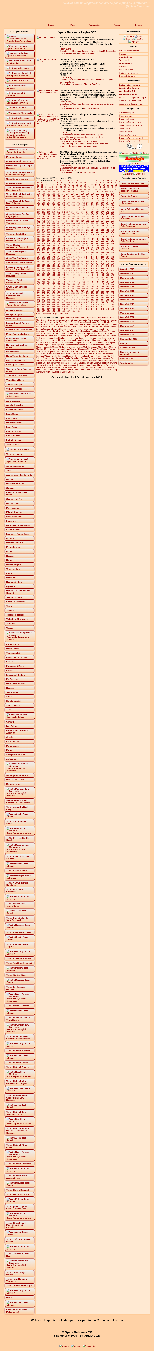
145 (88, 196)
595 (98, 259)
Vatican (63, 369)
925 (68, 307)
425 (48, 237)
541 (68, 252)
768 (83, 284)
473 (48, 243)
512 (83, 248)
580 (103, 257)
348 (63, 225)
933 (108, 307)
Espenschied (91, 333)
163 (98, 198)
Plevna (68, 354)
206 (73, 205)
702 (73, 275)
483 (98, 243)
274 (93, 214)
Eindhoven (68, 333)
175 (78, 201)
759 (38, 284)
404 (103, 232)
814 (73, 291)
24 (53, 182)
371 (98, 228)
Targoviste (71, 365)
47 (61, 185)
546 (93, 252)
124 (63, 194)
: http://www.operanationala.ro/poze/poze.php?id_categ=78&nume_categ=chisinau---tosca (84, 145)
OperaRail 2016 (103, 135)
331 (58, 223)
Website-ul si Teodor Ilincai (131, 104)
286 (73, 216)
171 (58, 201)
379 (58, 230)
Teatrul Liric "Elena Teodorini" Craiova (130, 189)
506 (53, 248)
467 (98, 241)
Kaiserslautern (109, 340)
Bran (113, 322)
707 (98, 275)
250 (53, 212)
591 (78, 259)
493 (68, 246)
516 (102, 248)
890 (53, 302)
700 (63, 275)
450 (93, 239)
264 (43, 214)
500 (103, 246)
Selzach (54, 360)
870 (113, 298)
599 (38, 261)
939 (58, 309)
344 (43, 225)
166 (113, 198)
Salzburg (47, 358)
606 (73, 261)
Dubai (104, 331)
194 (93, 203)
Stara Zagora (94, 363)
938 (53, 309)
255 (78, 212)
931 (98, 307)
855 (38, 298)
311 (38, 221)
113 (87, 191)
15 (100, 180)
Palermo (76, 351)
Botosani (101, 322)
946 (93, 309)
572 (63, 257)
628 (103, 264)
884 (103, 300)
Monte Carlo (103, 347)
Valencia (110, 367)
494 (73, 246)
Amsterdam (69, 318)
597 (108, 259)
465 (88, 241)
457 (48, 241)
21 (41, 182)
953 (48, 311)
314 (53, 221)
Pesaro (95, 351)
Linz (82, 342)
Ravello (54, 356)
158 (73, 198)
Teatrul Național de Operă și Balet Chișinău (78, 137)
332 (63, 223)
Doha (83, 331)
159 (78, 198)
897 (88, 302)
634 (53, 266)
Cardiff (113, 327)
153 (48, 198)
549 (108, 252)
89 (61, 189)
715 (58, 277)
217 (48, 207)
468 (103, 241)
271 (78, 214)
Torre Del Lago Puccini (74, 367)
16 (104, 180)
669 (68, 270)
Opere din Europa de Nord (130, 125)
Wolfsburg (40, 372)
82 (116, 187)
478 (73, 243)
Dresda (98, 331)
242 (93, 210)
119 (38, 194)
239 (78, 210)
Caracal (106, 327)
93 (77, 189)
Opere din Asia (125, 132)
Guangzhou (53, 338)
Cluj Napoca (72, 329)
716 (63, 277)
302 (73, 219)
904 (43, 304)
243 (98, 210)
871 (38, 300)
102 (114, 189)
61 (116, 185)
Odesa (93, 349)
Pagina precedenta (44, 313)
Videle (96, 369)
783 (78, 286)
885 (108, 300)
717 (68, 277)
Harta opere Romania (128, 73)
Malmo (107, 345)
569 (48, 257)
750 (73, 282)
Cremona (65, 331)
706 (93, 275)
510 (73, 248)
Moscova (113, 347)
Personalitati (95, 25)
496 (83, 246)
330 (53, 223)
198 (113, 203)
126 (73, 194)
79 (104, 187)
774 (113, 284)
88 (57, 189)
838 (113, 293)
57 (100, 185)
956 (63, 311)
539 (58, 252)
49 (69, 185)
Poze (72, 25)
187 (58, 203)
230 (113, 207)
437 (108, 237)
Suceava (40, 365)
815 (78, 291)
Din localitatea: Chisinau (70, 141)
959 (78, 311)
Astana (82, 318)
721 (88, 277)
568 (43, 257)
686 (73, 273)
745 (48, 282)
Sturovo (113, 363)
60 (112, 185)
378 (53, 230)
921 (48, 307)
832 (83, 293)
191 (78, 203)
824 (43, 293)
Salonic (39, 358)
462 (73, 241)
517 (107, 248)
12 (88, 180)
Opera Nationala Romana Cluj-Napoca (132, 202)
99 (100, 189)
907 (58, 304)
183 (38, 203)
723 (97, 277)
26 (61, 182)
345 (48, 225)
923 (58, 307)
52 (80, 185)
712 (43, 277)
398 (73, 232)
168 (43, 201)
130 (93, 194)
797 (68, 289)
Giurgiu (77, 336)
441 (48, 239)
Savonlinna (46, 360)
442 (53, 239)
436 (103, 237)
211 (98, 205)
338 (93, 223)
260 (103, 212)
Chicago (46, 329)
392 (43, 232)
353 (88, 225)
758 (113, 282)
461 (68, 241)
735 (78, 280)
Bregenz (64, 324)
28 (69, 182)
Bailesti (44, 320)
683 (58, 273)
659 (98, 268)
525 (68, 250)
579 (98, 257)
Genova (61, 336)
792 (43, 289)
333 (68, 223)
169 (48, 201)
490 (53, 246)
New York (70, 349)
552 (43, 255)
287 (78, 216)
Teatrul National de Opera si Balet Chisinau (134, 240)
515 (97, 248)
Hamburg (62, 338)
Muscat (56, 349)
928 (83, 307)
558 (75, 255)
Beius (96, 320)
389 (108, 230)
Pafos (69, 351)
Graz (45, 338)
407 (38, 234)
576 (83, 257)
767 (78, 284)
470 (113, 241)
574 (73, 257)
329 (48, 223)
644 (103, 266)
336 (83, 223)
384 (83, 230)
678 (113, 270)
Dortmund (90, 331)
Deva (78, 331)
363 (58, 228)
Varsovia (56, 369)
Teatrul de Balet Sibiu (100, 168)
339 (98, 223)
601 (48, 261)
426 (53, 237)
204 (63, 205)
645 (108, 266)
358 (113, 225)
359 (38, 228)
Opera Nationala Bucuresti (133, 183)
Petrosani (103, 351)
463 (78, 241)
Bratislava (47, 324)
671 (78, 270)
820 (102, 291)
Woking (113, 369)
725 (107, 277)
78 (100, 187)
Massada (48, 347)
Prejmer (105, 354)
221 (68, 207)
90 (65, 189)
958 (73, 311)
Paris (83, 351)
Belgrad (102, 320)
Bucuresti (96, 324)
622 (73, 264)
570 (53, 257)
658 (93, 268)
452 (103, 239)
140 (63, 196)
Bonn (87, 322)
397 (68, 232)
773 (108, 284)
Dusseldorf (40, 333)
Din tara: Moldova (90, 141)
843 (58, 295)
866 (93, 298)
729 (48, 280)
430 (73, 237)
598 (113, 259)
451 (98, 239)
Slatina (113, 360)
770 (93, 284)
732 (63, 280)
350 (73, 225)
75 (88, 187)
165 (108, 198)
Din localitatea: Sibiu (69, 172)
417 (88, 234)
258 (93, 212)
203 (58, 205)
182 (113, 201)
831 (78, 293)
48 (65, 185)
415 (78, 234)
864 (83, 298)
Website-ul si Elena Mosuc (130, 101)
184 (43, 203)
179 (98, 201)
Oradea (105, 349)
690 (93, 273)
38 (108, 182)
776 (43, 286)
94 (80, 189)
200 (43, 205)
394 (53, 232)
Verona (90, 369)
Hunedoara (50, 340)
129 (88, 194)
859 (58, 298)
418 (93, 234)
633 (48, 266)
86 (49, 189)
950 (113, 309)
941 (68, 309)
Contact (138, 25)
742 (113, 280)
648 (43, 268)
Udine (92, 367)
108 (63, 191)
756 (103, 282)
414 (73, 234)
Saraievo (93, 358)
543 (78, 252)
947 (98, 309)
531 (98, 250)
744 (43, 282)
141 (68, 196)
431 (78, 237)
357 (108, 225)
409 (48, 234)
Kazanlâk (40, 342)
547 (98, 252)
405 (108, 232)
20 (37, 182)
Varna (49, 369)
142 (73, 196)
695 (38, 275)
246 (113, 210)
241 (88, 210)
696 (43, 275)
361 (48, 228)
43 (45, 185)
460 (63, 241)
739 (98, 280)
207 (78, 205)
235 (58, 210)
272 (83, 214)
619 (58, 264)
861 (68, 298)
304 (83, 219)
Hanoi (75, 338)
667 (58, 270)
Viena (107, 369)
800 (83, 289)
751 (78, 282)
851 (98, 295)
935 (38, 309)
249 (48, 212)
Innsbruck (72, 340)
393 (48, 232)
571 (58, 257)
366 (73, 228)
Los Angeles (110, 342)
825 (48, 293)
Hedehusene (91, 338)
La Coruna (64, 342)
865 (88, 298)
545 (88, 252)
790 (113, 286)
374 (113, 228)
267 (58, 214)
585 (48, 259)
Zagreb (65, 372)
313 (48, 221)
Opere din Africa (126, 128)
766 (73, 284)
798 (73, 289)
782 (73, 286)
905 (48, 304)
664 (43, 270)
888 (43, 302)
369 (88, 228)
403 (98, 232)
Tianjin (113, 365)
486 (113, 243)
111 (78, 191)
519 (38, 250)
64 (45, 187)
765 (68, 284)
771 (98, 284)
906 (53, 304)
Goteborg (105, 336)
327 (38, 223)
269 (68, 214)
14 (96, 180)
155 (58, 198)
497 (88, 246)
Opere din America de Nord (131, 138)
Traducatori (124, 60)
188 (63, 203)
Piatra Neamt (53, 354)
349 (68, 225)
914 (93, 304)
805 (108, 289)
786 (93, 286)
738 (93, 280)
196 (103, 203)
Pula (111, 354)
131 (97, 194)
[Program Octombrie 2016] (48, 61)
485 (108, 243)
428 (63, 237)
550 (113, 252)
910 (73, 304)
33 (88, 182)
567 (38, 257)
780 (63, 286)
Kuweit (56, 342)
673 (88, 270)
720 (83, 277)
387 (98, 230)
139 (58, 196)
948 (103, 309)
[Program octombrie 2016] (48, 40)
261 (108, 212)
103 (38, 191)
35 (96, 182)
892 (63, 302)
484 (103, 243)
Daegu (72, 331)
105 (48, 191)
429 (68, 237)
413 (68, 234)
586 (53, 259)
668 (63, 270)
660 (103, 268)
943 (78, 309)
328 (43, 223)
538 (53, 252)
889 (48, 302)
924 (63, 307)
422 (112, 234)
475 (58, 243)
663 (38, 270)
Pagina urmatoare (60, 313)
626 (93, 264)
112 (82, 191)
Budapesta (105, 324)
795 (58, 289)
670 (73, 270)
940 (63, 309)
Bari (63, 320)
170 (53, 201)
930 (93, 307)
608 (83, 261)
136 (43, 196)
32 (84, 182)
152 (43, 198)
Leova (71, 342)
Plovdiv (82, 354)
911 (78, 304)
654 (73, 268)
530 (93, 250)
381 (68, 230)
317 (68, 221)
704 (83, 275)
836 (103, 293)
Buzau (73, 327)
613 (107, 261)
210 (93, 205)
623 (78, 264)
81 (112, 187)
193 (88, 203)
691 (98, 273)
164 (103, 198)
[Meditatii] (134, 153)
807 (38, 291)
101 (110, 189)
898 (93, 302)
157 (68, 198)
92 (73, 189)
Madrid (91, 345)
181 (108, 201)
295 (38, 219)
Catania (39, 329)
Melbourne (63, 347)
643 (98, 266)
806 (113, 289)
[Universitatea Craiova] (134, 171)
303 (78, 219)
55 (92, 185)
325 (107, 221)
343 (38, 225)
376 (43, 230)
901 (108, 302)
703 (78, 275)
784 (83, 286)
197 (108, 203)
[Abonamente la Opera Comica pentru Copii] (48, 92)
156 (63, 198)
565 (110, 255)
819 (97, 291)
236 (63, 210)
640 (83, 266)
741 (108, 280)
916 (102, 304)
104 (43, 191)
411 (58, 234)
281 (48, 216)
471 (38, 243)
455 (38, 241)
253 (68, 212)
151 (38, 198)
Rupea (98, 356)
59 (108, 185)
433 (88, 237)
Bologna (81, 322)
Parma (88, 351)
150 (113, 196)
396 (63, 232)
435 (98, 237)
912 (83, 304)
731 (58, 280)
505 (48, 248)
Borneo (93, 322)
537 (48, 252)
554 (53, 255)
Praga (98, 354)
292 (103, 216)
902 (113, 302)
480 (83, 243)
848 (83, 295)
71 (73, 187)
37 (104, 182)
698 (53, 275)
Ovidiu (57, 351)
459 (58, 241)
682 (53, 273)
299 (58, 219)
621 (68, 264)
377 (48, 230)
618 (53, 264)
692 (103, 273)
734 (73, 280)
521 (48, 250)
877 (68, 300)
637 (68, 266)
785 (88, 286)
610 (93, 261)
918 (112, 304)
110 (73, 191)
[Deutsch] (128, 39)
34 (92, 182)
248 (43, 212)
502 (113, 246)
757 (108, 282)
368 (83, 228)
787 (98, 286)
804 (103, 289)
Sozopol (69, 363)
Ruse (104, 356)
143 (78, 196)
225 (88, 207)
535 (38, 252)
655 (78, 268)
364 (63, 228)
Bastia (69, 320)
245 (108, 210)
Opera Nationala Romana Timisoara (132, 217)
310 (113, 219)
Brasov (39, 324)
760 (43, 284)
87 (53, 189)
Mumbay (40, 349)
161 (88, 198)
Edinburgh (59, 333)
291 (98, 216)
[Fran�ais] (138, 39)
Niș (76, 349)
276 (103, 214)
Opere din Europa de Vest (130, 122)
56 (96, 185)
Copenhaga (41, 331)
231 (38, 210)
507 (58, 248)
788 (103, 286)
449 (88, 239)
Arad (77, 318)
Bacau (94, 318)
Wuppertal (56, 372)
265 (48, 214)
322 (93, 221)
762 (53, 284)
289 (88, 216)
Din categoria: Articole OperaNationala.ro (77, 135)
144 (83, 196)
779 (58, 286)
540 (63, 252)
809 (48, 291)
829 (68, 293)
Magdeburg (99, 345)
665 (48, 270)
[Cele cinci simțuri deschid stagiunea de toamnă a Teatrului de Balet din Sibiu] (48, 159)
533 (108, 250)
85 (45, 189)
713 (48, 277)
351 (78, 225)
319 (78, 221)
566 (115, 255)
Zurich (71, 372)
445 (68, 239)
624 (83, 264)
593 (88, 259)
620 (63, 264)
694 (113, 273)
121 (48, 194)
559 (80, 255)
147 (98, 196)
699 (58, 275)
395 (58, 232)
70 (69, 187)
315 (58, 221)
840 (43, 295)
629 (108, 264)
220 (63, 207)
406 (113, 232)
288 (83, 216)
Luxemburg (54, 345)
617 (48, 264)
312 (43, 221)
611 (98, 261)
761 (48, 284)
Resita (77, 356)
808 (43, 291)
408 (43, 234)
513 (88, 248)
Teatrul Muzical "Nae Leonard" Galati (130, 232)
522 (53, 250)
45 (53, 185)
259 (98, 212)
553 (48, 255)
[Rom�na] (129, 36)
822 (112, 291)
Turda (87, 367)
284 (63, 216)
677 (108, 270)
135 (38, 196)
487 (38, 246)
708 (103, 275)
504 (43, 248)
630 (113, 264)
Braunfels (56, 324)
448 (83, 239)
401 (88, 232)
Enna (76, 333)
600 (43, 261)
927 (78, 307)
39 (112, 182)
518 (112, 248)
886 (113, 300)
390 (113, 230)
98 (96, 189)
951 (38, 311)
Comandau (93, 329)
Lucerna (39, 345)
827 (58, 293)
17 (108, 180)
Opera (51, 25)
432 (83, 237)
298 (53, 219)
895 (78, 302)
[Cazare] (144, 153)
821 (107, 291)
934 (113, 307)
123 (58, 194)
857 (48, 298)
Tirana (48, 367)
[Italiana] (139, 36)
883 (98, 300)
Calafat (91, 327)
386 (93, 230)
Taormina (63, 365)
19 (115, 180)
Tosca (101, 137)
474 (53, 243)
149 (108, 196)
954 (53, 311)
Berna (61, 322)
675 (98, 270)
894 (73, 302)
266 (53, 214)
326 (112, 221)
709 (108, 275)
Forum (117, 25)
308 (103, 219)
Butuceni (59, 327)
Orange (112, 349)
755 (98, 282)
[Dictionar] (128, 174)
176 (83, 201)
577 (88, 257)
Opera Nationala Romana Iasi (132, 210)
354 (93, 225)
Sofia (46, 363)
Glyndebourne (95, 336)
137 (48, 196)
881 (88, 300)
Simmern (93, 360)
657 (88, 268)
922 (53, 307)
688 (83, 273)
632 (43, 266)
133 (107, 194)
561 (90, 255)
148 (103, 196)
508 (63, 248)
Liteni (95, 342)
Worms (48, 372)
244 (103, 210)
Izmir (87, 340)
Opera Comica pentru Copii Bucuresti (133, 255)
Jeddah (92, 340)
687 (78, 273)
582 (113, 257)
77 (96, 187)
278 (113, 214)
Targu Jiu (81, 365)
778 (53, 286)
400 (83, 232)
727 (38, 280)
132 (102, 194)
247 (38, 212)
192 (83, 203)
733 (68, 280)
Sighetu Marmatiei (80, 360)
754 (93, 282)
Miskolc (86, 347)
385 (88, 230)
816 (83, 291)
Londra (101, 342)
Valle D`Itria (41, 369)
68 (61, 187)
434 (93, 237)
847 (78, 295)
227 (98, 207)
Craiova (57, 331)
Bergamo (40, 322)
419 (97, 234)
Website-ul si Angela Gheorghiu (132, 97)
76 (92, 187)
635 (58, 266)
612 (102, 261)
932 (103, 307)
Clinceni (62, 329)
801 (88, 289)
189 (68, 203)
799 (78, 289)
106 (53, 191)
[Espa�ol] (133, 42)
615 (38, 264)
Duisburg (111, 331)
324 (102, 221)
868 (103, 298)
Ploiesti (75, 354)
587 (58, 259)
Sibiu (70, 360)
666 (53, 270)
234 (53, 210)
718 (73, 277)
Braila (107, 322)
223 (78, 207)
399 (78, 232)
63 (41, 187)
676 (103, 270)
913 (88, 304)
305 (88, 219)
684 (63, 273)
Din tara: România (86, 53)
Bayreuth (83, 320)
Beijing (90, 320)
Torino (54, 367)
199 (38, 205)
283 (58, 216)
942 (73, 309)
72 (77, 187)
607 (78, 261)
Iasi (57, 340)
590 (73, 259)
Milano (80, 347)
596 (103, 259)
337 (88, 223)
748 (63, 282)
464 (83, 241)
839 (38, 295)
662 (113, 268)
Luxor (61, 345)
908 (63, 304)
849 (88, 295)
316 (63, 221)
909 (68, 304)
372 (103, 228)
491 (58, 246)
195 (98, 203)
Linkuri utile (124, 66)
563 (100, 255)
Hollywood (40, 340)
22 (45, 182)
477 (68, 243)
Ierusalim (63, 340)
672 (83, 270)
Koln (51, 342)
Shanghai (63, 360)
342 (113, 223)
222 (73, 207)
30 (77, 182)
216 (43, 207)
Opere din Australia (127, 135)
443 (58, 239)
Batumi (75, 320)
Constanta (103, 329)
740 (103, 280)
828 (63, 293)
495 (78, 246)
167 (38, 201)
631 (38, 266)
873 (48, 300)
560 (85, 255)
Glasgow (84, 336)
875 (58, 300)
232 (43, 210)
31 (80, 182)
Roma (92, 356)
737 (88, 280)
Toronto (60, 367)
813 (68, 291)
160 (83, 198)
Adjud (61, 318)
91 (69, 189)
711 (38, 277)
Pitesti (62, 354)
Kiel (46, 342)
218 (53, 207)
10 (80, 180)
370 (93, 228)
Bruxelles (81, 324)
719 (78, 277)
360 (43, 228)
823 (38, 293)
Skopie (106, 360)
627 (98, 264)
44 (49, 185)
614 (112, 261)
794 (53, 289)
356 (103, 225)
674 (93, 270)
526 (73, 250)
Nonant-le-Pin (84, 349)
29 (73, 182)
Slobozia (40, 363)
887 (38, 302)
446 (73, 239)
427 (58, 237)
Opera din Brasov (129, 196)
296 (43, 219)
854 (113, 295)
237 (68, 210)
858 (53, 298)
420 (102, 234)
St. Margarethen (81, 363)
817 (88, 291)
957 (68, 311)
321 (88, 221)
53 (84, 185)
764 (63, 284)
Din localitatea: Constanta (71, 84)
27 (65, 182)
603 (58, 261)
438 (113, 237)
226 (93, 207)
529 (88, 250)
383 (78, 230)
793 (48, 289)
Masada (39, 347)
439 (38, 239)
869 (108, 298)
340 (103, 223)
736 (83, 280)
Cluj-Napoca (83, 329)
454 (113, 239)
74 (84, 187)
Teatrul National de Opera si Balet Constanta (134, 225)
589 (68, 259)
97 (92, 189)
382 (73, 230)
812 (63, 291)
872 (43, 300)
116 (102, 191)
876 (63, 300)
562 (95, 255)
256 (83, 212)
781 (68, 286)
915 (97, 304)
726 (112, 277)
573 (68, 257)
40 (116, 182)
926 (73, 307)
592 (83, 259)
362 (53, 228)
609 (88, 261)
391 (38, 232)
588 (63, 259)
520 (43, 250)
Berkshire (49, 322)
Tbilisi (99, 365)
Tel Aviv (106, 365)
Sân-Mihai (111, 356)
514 (93, 248)
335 (78, 223)
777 (48, 286)
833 (88, 293)
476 (63, 243)
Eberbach (50, 333)
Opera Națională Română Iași (103, 51)
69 (65, 187)
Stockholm (104, 363)
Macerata (83, 345)
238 (73, 210)
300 (63, 219)
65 (49, 187)
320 (83, 221)
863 (78, 298)
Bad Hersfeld (103, 318)
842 (53, 295)
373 (108, 228)
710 (113, 275)
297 (48, 219)
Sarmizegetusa (103, 358)
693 (108, 273)
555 (58, 255)
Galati (54, 336)
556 (63, 255)
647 (38, 268)
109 (68, 191)
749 (68, 282)
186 (53, 203)
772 (103, 284)
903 (38, 304)
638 (73, 266)
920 (43, 307)
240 (83, 210)
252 (63, 212)
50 (73, 185)
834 (93, 293)
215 (38, 207)
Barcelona (57, 320)
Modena (94, 347)
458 (53, 241)
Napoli (62, 349)
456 (43, 241)
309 (108, 219)
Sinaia (100, 360)
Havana (81, 338)
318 (73, 221)
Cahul (79, 327)
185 (48, 203)
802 (93, 289)
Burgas (44, 327)
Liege (77, 342)
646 (113, 266)
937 (48, 309)
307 (98, 219)
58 (104, 185)
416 (83, 234)
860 (63, 298)
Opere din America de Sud (130, 141)
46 (57, 185)
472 (43, 243)
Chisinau (55, 329)
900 (103, 302)
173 (68, 201)
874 (53, 300)
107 (58, 191)
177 (88, 201)
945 (88, 309)
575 (78, 257)
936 (43, 309)
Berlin (55, 322)
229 (108, 207)
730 (53, 280)
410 (53, 234)
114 (92, 191)
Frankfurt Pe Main (44, 336)
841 (48, 295)
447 (78, 239)
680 (43, 273)
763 (58, 284)
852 (103, 295)
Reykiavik (85, 356)
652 (63, 268)
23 (49, 182)
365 (68, 228)
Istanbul (80, 340)
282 (53, 216)
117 (106, 191)
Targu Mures (91, 365)
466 (93, 241)
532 (103, 250)
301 (68, 219)
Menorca (72, 347)
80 (108, 187)
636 (63, 266)
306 (93, 219)
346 (53, 225)
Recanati (70, 356)
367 (78, 228)
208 (83, 205)
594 (93, 259)
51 (77, 185)
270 (73, 214)
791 (38, 289)
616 (43, 264)
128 (83, 194)
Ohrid (99, 349)
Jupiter (99, 340)
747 (58, 282)
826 (53, 293)
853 (108, 295)
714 (53, 277)
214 (112, 205)
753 (88, 282)
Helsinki (110, 338)
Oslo (44, 351)
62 (37, 187)
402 (93, 232)
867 (98, 298)
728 (43, 280)
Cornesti (50, 331)
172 (63, 201)
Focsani (108, 333)
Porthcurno (91, 354)
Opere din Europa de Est (130, 119)
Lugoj (46, 345)
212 (102, 205)
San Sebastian (57, 358)
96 (88, 189)
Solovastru (54, 363)
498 (93, 246)
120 (43, 194)
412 (63, 234)
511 (78, 248)
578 (93, 257)
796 (63, 289)
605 (68, 261)
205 (68, 205)
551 (38, 255)
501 (108, 246)
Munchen (48, 349)
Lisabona (88, 342)
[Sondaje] (134, 161)
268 (63, 214)
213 (107, 205)
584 (43, 259)
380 (63, 230)
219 (58, 207)
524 (63, 250)
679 (38, 273)
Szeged (55, 365)
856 (43, 298)
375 (38, 230)
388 (103, 230)
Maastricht (74, 345)
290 (93, 216)
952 (43, 311)
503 (38, 248)
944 (83, 309)
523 (58, 250)
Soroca (62, 363)
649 (48, 268)
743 (38, 282)
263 (38, 214)
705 (88, 275)
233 (48, 210)
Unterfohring (101, 367)
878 (73, 300)
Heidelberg (101, 338)
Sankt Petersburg (72, 358)
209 (88, 205)
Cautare (122, 54)
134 (112, 194)
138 (53, 196)
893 (68, 302)
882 (93, 300)
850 (93, 295)
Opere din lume (125, 116)
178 (93, 201)
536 (43, 252)
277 (108, 214)
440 (43, 239)
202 (53, 205)
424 (43, 237)
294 (113, 216)
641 (88, 266)
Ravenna (62, 356)
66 (53, 187)
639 (78, 266)
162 (93, 198)
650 (53, 268)
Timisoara (40, 367)
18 (112, 180)
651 (58, 268)
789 (108, 286)
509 (68, 248)
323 (97, 221)
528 (83, 250)
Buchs (88, 324)
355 (98, 225)
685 (68, 273)
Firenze (101, 333)
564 (105, 255)
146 (93, 196)
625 (88, 264)
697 (48, 275)
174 (73, 201)
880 (83, 300)
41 (37, 185)
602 (53, 261)
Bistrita (74, 322)
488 (43, 246)
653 (68, 268)
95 (84, 189)
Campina (98, 327)
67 (57, 187)
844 (63, 295)
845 (68, 295)
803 (98, 289)
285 (68, 216)
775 (38, 286)
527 (78, 250)
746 (53, 282)
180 (103, 201)
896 (83, 302)
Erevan (82, 333)
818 (93, 291)
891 (58, 302)
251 (58, 212)
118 (111, 191)
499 (98, 246)
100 (105, 189)
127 (78, 194)
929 (88, 307)
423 (38, 237)
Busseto (51, 327)
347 (58, 225)
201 (48, 205)
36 (100, 182)
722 (93, 277)
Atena (88, 318)
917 (107, 304)
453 (108, 239)
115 (97, 191)
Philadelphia (41, 354)
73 (80, 187)
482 (93, 243)
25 (57, 182)
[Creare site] (139, 174)
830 (73, 293)
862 (73, 298)
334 (73, 223)
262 (113, 212)
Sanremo (84, 358)
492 (63, 246)
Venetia (83, 369)
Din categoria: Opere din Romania (74, 51)
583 (38, 259)
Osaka (39, 351)
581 (108, 257)
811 (58, 291)
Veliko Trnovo (73, 369)
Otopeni (50, 351)
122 (53, 194)
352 (83, 225)
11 (84, 180)
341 (108, 223)
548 (103, 252)
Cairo (85, 327)
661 (108, 268)
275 (98, 214)
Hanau (69, 338)
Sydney (47, 365)
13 (92, 180)
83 (37, 189)
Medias (55, 347)
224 (83, 207)
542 (73, 252)
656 (83, 268)
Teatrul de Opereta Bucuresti (129, 247)
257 (88, 212)
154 (53, 198)
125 (68, 194)
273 (88, 214)
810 (53, 291)
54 (88, 185)
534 (113, 250)
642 (93, 266)
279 (38, 216)
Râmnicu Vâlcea (43, 356)
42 (41, 185)
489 (48, 246)
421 (107, 234)
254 (73, 212)
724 (102, 277)
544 (83, 252)
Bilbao (67, 322)
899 (98, 302)
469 (108, 241)
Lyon (67, 345)
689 (88, 273)
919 (38, 307)
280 (43, 216)
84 (41, 189)
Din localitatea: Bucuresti (71, 108)
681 (48, 273)
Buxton (67, 327)
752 (83, 282)
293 (108, 216)
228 (103, 207)
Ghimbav (69, 336)
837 (108, 293)
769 (88, 284)
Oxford (63, 351)
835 (98, 293)
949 (108, 309)
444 (63, 239)
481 (88, 243)
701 (68, 275)
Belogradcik (112, 320)
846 (73, 295)
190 (73, 203)
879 (78, 300)
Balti (50, 320)
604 (63, 261)
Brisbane (73, 324)
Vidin (102, 369)
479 (78, 243)
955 (58, 311)
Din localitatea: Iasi (68, 53)
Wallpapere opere (126, 113)
